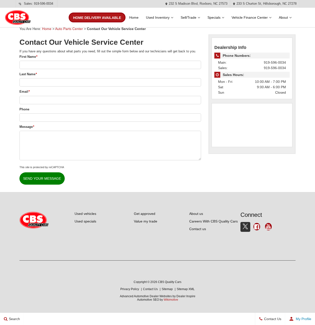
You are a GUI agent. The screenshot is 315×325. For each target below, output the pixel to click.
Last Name (28, 74)
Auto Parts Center (69, 29)
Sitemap (167, 289)
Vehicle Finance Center (250, 17)
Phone (24, 109)
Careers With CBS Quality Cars (213, 221)
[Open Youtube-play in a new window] (268, 227)
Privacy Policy (129, 289)
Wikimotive (171, 299)
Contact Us (150, 289)
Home (134, 17)
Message (26, 127)
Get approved (144, 214)
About (283, 17)
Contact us (197, 229)
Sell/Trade (188, 17)
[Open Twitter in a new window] (245, 227)
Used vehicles (85, 214)
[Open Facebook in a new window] (257, 227)
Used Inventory (158, 17)
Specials (213, 17)
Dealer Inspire (185, 296)
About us (196, 214)
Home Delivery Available (97, 18)
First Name (28, 57)
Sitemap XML (186, 289)
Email (24, 91)
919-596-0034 (43, 3)
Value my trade (145, 221)
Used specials (85, 221)
